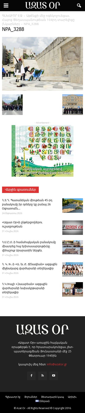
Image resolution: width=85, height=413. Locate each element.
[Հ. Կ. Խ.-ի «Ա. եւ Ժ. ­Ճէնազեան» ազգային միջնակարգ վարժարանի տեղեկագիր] (72, 269)
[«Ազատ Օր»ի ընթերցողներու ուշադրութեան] (72, 227)
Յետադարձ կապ (52, 397)
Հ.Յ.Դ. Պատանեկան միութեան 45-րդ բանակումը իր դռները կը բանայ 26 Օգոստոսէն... (27, 204)
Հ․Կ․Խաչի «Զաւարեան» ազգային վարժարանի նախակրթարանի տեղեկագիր (24, 288)
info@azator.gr (57, 364)
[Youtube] (54, 376)
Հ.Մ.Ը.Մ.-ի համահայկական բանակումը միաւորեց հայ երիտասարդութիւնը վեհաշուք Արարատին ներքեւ (29, 246)
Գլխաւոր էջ (12, 397)
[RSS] (42, 376)
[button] (79, 5)
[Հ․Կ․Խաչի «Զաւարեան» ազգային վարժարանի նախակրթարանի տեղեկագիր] (72, 289)
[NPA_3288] (42, 90)
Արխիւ (72, 397)
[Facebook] (31, 376)
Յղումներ (30, 397)
